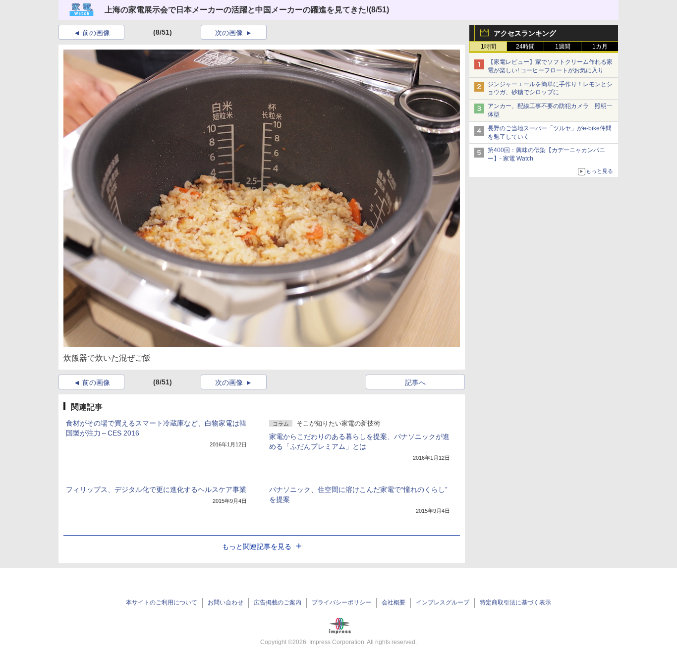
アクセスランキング (525, 33)
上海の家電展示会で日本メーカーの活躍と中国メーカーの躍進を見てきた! (237, 9)
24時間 (525, 46)
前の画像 (96, 33)
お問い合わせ (225, 602)
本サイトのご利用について (161, 602)
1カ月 (600, 46)
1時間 (488, 46)
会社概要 (393, 602)
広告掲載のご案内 (277, 602)
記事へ (415, 382)
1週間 (562, 46)
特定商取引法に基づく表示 (515, 602)
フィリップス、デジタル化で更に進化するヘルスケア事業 (156, 489)
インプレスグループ (442, 602)
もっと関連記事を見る (256, 546)
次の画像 (229, 33)
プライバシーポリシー (341, 602)
